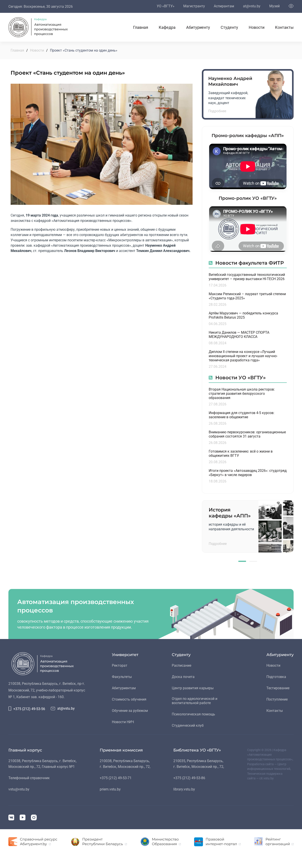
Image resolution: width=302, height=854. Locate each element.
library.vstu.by (184, 789)
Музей (274, 6)
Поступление (277, 699)
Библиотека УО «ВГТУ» (197, 750)
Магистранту (194, 6)
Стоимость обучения (129, 699)
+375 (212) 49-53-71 (116, 778)
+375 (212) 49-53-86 (189, 778)
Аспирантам (224, 6)
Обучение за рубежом (130, 711)
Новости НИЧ (123, 722)
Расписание (181, 665)
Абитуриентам (124, 688)
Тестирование (277, 688)
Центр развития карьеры (193, 688)
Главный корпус (25, 750)
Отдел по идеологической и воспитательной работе (194, 701)
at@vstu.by (251, 6)
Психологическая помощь (193, 714)
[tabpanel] (248, 526)
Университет (125, 654)
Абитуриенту (198, 27)
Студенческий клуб (188, 725)
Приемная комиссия (121, 750)
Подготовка (276, 677)
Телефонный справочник (29, 778)
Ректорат (119, 665)
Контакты (284, 27)
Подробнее (217, 111)
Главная (140, 27)
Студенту (229, 27)
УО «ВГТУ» (165, 6)
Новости (256, 27)
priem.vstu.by (110, 789)
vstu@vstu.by (18, 789)
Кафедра (167, 27)
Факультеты (122, 677)
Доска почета (183, 677)
